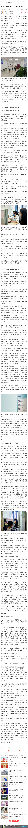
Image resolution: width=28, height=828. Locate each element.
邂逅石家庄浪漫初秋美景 (10, 825)
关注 (25, 12)
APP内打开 (15, 820)
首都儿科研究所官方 (9, 11)
